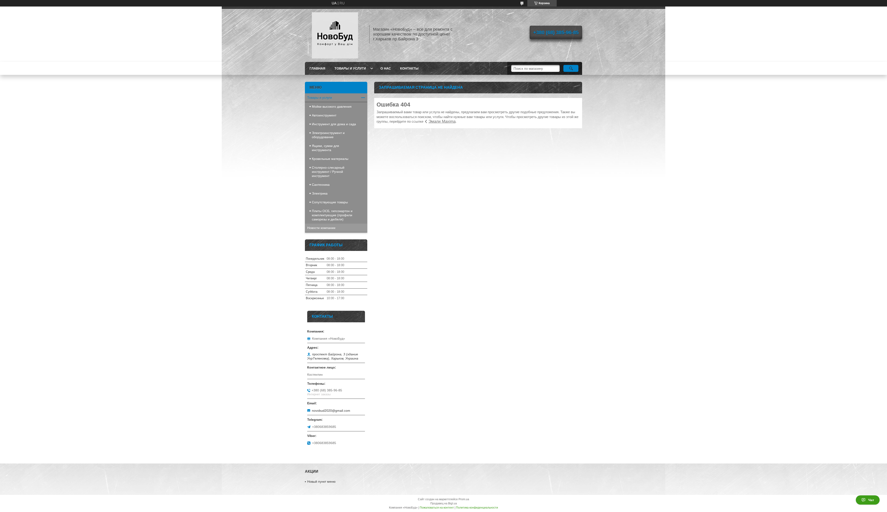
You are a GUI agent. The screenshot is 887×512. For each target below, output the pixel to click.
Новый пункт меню (321, 481)
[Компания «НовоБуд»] (335, 34)
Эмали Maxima (442, 121)
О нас (385, 68)
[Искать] (570, 68)
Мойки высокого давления (332, 106)
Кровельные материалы (330, 159)
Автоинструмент (324, 115)
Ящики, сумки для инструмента (325, 148)
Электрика (320, 193)
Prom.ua (464, 499)
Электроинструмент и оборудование (328, 135)
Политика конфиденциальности (477, 507)
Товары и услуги (350, 68)
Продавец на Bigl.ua (443, 503)
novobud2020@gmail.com (331, 410)
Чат (871, 500)
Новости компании (321, 228)
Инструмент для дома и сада (334, 124)
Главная (317, 68)
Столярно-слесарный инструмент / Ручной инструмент (328, 172)
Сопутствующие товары (330, 202)
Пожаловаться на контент (437, 507)
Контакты (409, 68)
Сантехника (321, 184)
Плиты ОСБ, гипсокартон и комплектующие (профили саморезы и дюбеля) (332, 215)
